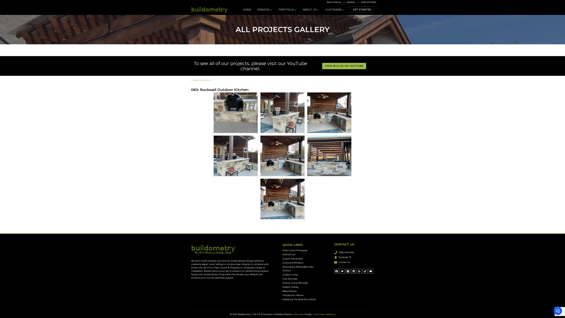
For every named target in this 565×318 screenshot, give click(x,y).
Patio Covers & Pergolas (227, 267)
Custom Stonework (292, 258)
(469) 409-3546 (368, 2)
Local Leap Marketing (324, 314)
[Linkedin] (353, 271)
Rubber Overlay (290, 287)
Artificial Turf (288, 254)
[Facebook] (336, 271)
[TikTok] (365, 271)
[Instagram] (347, 271)
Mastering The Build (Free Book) (299, 299)
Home (247, 9)
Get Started (362, 9)
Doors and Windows (292, 262)
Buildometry (210, 271)
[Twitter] (342, 271)
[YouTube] (370, 271)
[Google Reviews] (359, 271)
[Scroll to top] (559, 306)
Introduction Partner (293, 295)
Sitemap (298, 314)
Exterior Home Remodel (295, 283)
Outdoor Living (290, 274)
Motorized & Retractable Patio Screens (298, 269)
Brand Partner (334, 2)
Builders (351, 2)
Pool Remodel (289, 279)
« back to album (201, 80)
